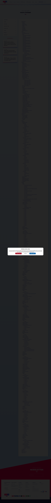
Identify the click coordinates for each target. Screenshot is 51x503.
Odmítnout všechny (18, 253)
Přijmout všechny (32, 253)
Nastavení (25, 253)
